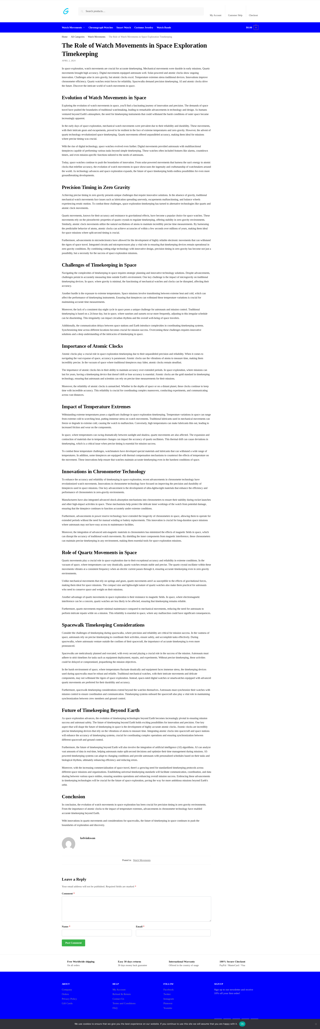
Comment (68, 893)
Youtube (167, 1008)
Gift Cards (67, 1003)
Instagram (168, 998)
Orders (65, 994)
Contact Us (118, 998)
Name (66, 926)
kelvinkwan (87, 838)
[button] (252, 27)
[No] (315, 1024)
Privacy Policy (69, 998)
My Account (215, 15)
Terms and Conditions (124, 1003)
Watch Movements (96, 37)
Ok (242, 1023)
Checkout (253, 15)
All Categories (77, 37)
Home (65, 37)
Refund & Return (122, 994)
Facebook (168, 989)
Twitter (167, 994)
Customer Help (235, 15)
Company (67, 989)
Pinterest (167, 1003)
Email (140, 926)
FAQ (115, 1008)
